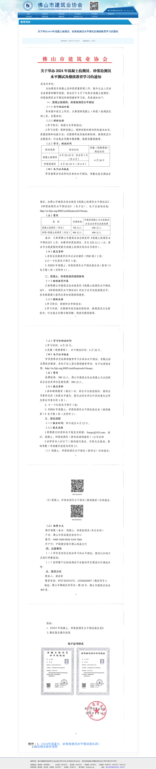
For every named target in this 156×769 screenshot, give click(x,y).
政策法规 (61, 14)
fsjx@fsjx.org (90, 767)
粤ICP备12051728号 (110, 761)
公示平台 (95, 16)
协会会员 (111, 14)
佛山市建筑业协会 (95, 761)
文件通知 (94, 14)
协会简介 (45, 14)
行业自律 (29, 16)
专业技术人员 (78, 16)
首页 (28, 14)
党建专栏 (61, 16)
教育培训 (45, 16)
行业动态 (78, 14)
